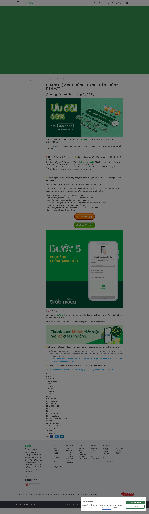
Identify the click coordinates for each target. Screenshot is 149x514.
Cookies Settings (135, 506)
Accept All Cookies (135, 502)
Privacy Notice (106, 509)
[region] (113, 504)
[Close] (144, 499)
